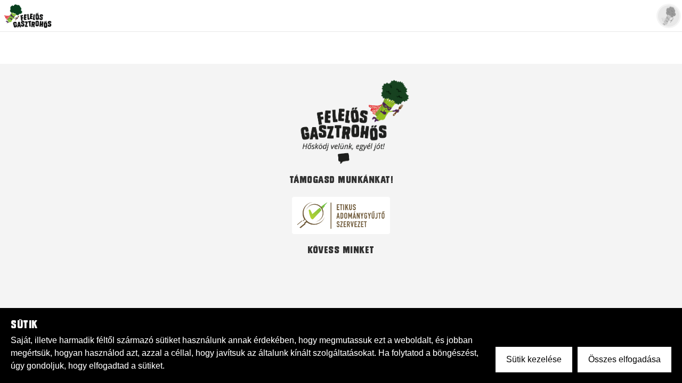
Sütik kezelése (534, 359)
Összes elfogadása (624, 359)
